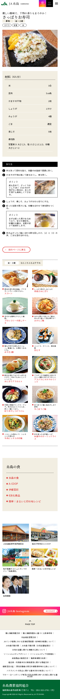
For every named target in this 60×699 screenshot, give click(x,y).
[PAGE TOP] (30, 622)
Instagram (42, 3)
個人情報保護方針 (12, 633)
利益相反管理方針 (28, 637)
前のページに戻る (17, 249)
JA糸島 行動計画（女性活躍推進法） (37, 645)
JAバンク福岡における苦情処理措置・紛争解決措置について (29, 641)
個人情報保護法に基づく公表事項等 (37, 633)
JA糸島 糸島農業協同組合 (15, 3)
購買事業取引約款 (38, 658)
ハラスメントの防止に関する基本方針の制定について (29, 670)
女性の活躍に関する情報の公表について (28, 650)
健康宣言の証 (8, 666)
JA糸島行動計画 (12, 645)
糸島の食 (14, 477)
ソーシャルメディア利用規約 (42, 654)
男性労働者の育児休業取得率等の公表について (35, 666)
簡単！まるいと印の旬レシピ (25, 501)
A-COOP (13, 483)
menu (56, 3)
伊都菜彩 (14, 489)
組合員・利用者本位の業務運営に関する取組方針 (28, 662)
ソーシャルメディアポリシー (15, 654)
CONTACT (49, 3)
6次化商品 (14, 495)
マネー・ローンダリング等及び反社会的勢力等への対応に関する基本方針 (30, 675)
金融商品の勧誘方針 (20, 658)
